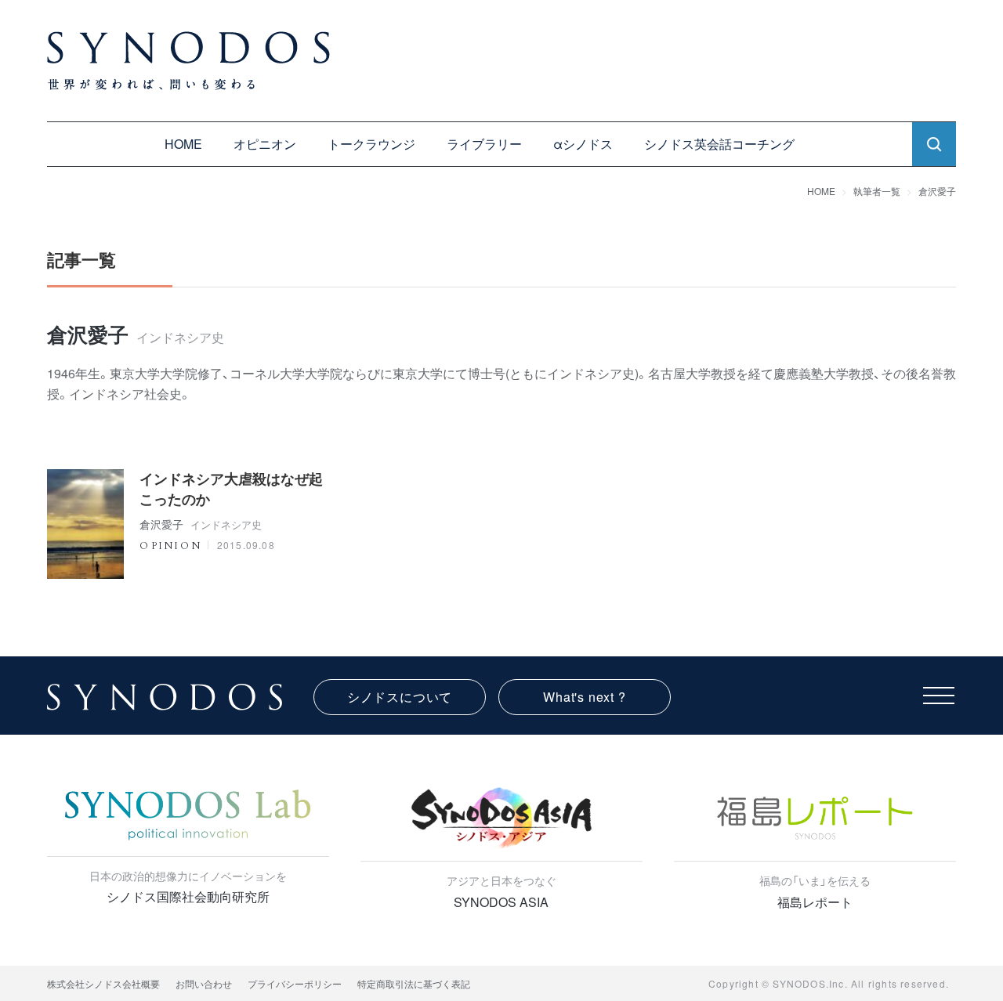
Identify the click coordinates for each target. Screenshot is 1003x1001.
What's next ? (584, 697)
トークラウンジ (371, 144)
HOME (183, 144)
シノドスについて (399, 697)
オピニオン (265, 144)
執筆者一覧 (876, 190)
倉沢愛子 (937, 190)
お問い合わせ (204, 983)
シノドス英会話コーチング (719, 144)
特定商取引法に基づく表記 (413, 983)
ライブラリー (484, 144)
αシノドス (583, 144)
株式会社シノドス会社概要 (103, 983)
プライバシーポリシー (295, 983)
